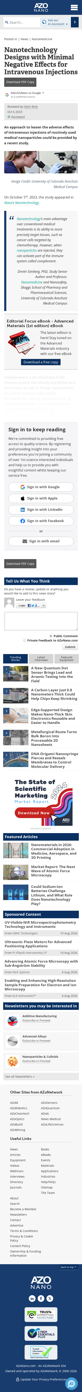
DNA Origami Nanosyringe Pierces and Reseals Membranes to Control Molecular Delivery (54, 760)
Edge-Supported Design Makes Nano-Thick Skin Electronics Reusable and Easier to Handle (53, 716)
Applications (49, 1171)
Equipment (18, 1160)
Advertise (16, 1225)
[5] (15, 759)
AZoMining (17, 1130)
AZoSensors (49, 1103)
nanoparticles (27, 250)
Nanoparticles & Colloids (40, 1057)
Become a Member (23, 1209)
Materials (47, 1166)
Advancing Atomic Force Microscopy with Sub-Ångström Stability (41, 963)
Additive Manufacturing (39, 1016)
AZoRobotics (18, 1108)
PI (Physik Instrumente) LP (29, 953)
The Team (48, 1193)
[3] (15, 715)
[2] (15, 695)
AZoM (14, 1103)
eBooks (46, 1155)
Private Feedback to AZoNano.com (52, 640)
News (24, 39)
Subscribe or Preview (36, 1020)
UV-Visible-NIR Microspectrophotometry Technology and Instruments (40, 924)
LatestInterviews (41, 658)
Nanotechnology (29, 218)
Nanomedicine (42, 39)
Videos (14, 1166)
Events (45, 1160)
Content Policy (20, 1246)
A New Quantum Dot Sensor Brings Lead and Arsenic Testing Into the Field (52, 674)
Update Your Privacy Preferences (43, 1379)
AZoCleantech (19, 1113)
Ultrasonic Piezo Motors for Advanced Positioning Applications (38, 943)
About (14, 1198)
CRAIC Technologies (25, 933)
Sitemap (47, 1187)
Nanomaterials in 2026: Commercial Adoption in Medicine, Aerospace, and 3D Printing (54, 851)
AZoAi (45, 1113)
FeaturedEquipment (67, 658)
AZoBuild (16, 1124)
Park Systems (21, 972)
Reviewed (18, 117)
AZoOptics (17, 1119)
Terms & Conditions (24, 1231)
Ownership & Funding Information (25, 1253)
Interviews (17, 1176)
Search (15, 1204)
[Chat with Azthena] (71, 1383)
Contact (15, 1220)
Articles (15, 1155)
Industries (48, 1176)
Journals (16, 1187)
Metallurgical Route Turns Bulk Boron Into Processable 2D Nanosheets (54, 738)
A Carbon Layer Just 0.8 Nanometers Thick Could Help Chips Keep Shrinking (54, 694)
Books (45, 1149)
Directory (16, 1182)
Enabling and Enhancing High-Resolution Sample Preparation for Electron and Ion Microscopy (40, 984)
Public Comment (66, 636)
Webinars (17, 1171)
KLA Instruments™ (24, 996)
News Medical (51, 1119)
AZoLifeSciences (52, 1124)
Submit (70, 647)
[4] (15, 737)
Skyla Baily (31, 107)
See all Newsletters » (19, 1076)
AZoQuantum (50, 1108)
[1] (15, 673)
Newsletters (18, 1215)
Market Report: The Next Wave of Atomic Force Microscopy (53, 871)
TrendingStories (15, 658)
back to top (67, 1267)
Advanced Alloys (34, 1036)
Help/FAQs (48, 1182)
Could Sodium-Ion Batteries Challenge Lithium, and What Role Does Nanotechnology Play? (51, 895)
